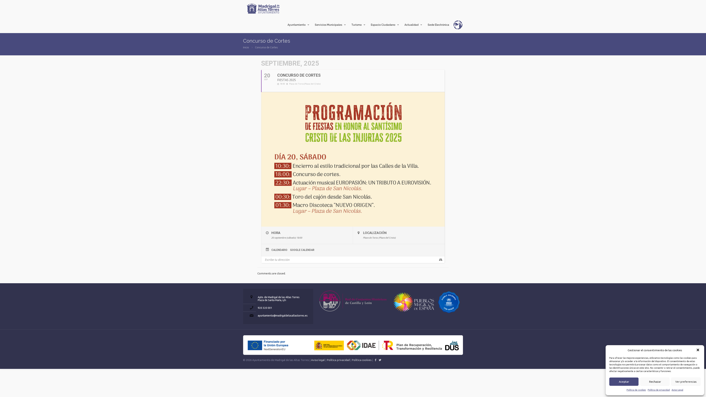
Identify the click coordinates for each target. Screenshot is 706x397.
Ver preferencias (686, 381)
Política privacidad (338, 360)
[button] (698, 350)
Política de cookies (636, 390)
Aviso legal (318, 360)
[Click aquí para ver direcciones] (440, 259)
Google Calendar (302, 249)
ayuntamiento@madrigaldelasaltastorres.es (283, 315)
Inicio (246, 47)
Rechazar (655, 381)
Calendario (279, 249)
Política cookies (362, 360)
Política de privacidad (659, 390)
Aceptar (624, 381)
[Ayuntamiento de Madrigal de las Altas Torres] (263, 8)
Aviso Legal (677, 390)
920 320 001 (265, 307)
